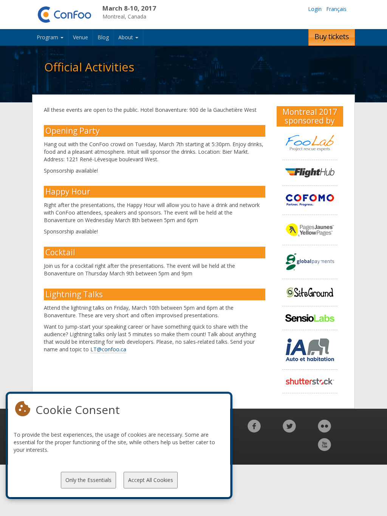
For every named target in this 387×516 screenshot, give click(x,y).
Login (315, 8)
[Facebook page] (254, 430)
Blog (103, 37)
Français (336, 8)
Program (48, 37)
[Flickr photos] (324, 430)
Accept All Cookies (150, 480)
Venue (80, 37)
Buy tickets (331, 36)
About (126, 37)
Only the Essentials (88, 480)
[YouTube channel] (324, 449)
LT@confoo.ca (108, 349)
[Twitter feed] (289, 430)
